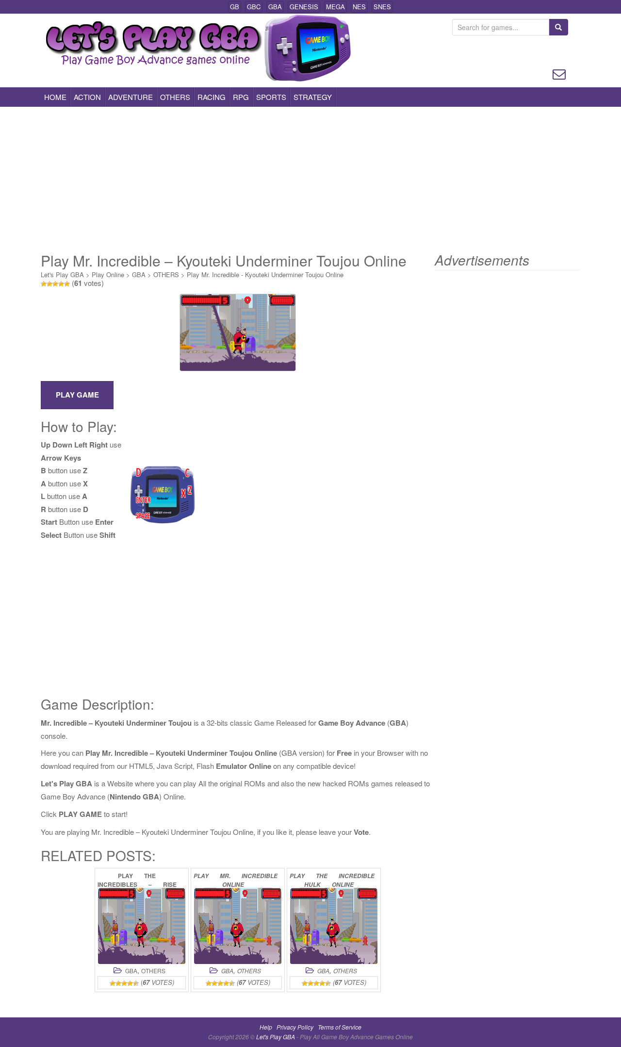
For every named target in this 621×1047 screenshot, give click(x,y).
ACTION (87, 97)
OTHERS (175, 97)
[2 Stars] (49, 284)
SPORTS (271, 97)
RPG (241, 97)
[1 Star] (44, 284)
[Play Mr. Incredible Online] (238, 926)
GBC (254, 6)
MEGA (335, 6)
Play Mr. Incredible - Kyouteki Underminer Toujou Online (265, 274)
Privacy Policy (295, 1027)
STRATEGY (313, 97)
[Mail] (559, 73)
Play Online (108, 274)
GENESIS (304, 6)
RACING (211, 97)
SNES (382, 6)
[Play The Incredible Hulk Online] (334, 926)
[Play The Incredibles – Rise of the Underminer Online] (142, 926)
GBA (275, 6)
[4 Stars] (61, 284)
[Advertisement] (310, 180)
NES (359, 6)
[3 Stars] (55, 284)
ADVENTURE (130, 97)
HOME (55, 97)
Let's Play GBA (62, 274)
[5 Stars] (67, 284)
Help (266, 1027)
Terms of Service (339, 1027)
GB (234, 6)
